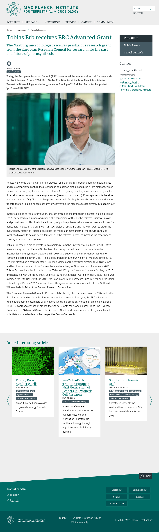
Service (70, 22)
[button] (112, 163)
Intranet (139, 497)
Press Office (131, 38)
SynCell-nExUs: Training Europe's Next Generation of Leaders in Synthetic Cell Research (77, 387)
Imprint (62, 517)
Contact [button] (125, 63)
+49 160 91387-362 (131, 78)
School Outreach (133, 52)
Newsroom (52, 22)
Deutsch (138, 13)
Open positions (140, 490)
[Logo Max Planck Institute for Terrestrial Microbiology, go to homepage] (65, 9)
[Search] (151, 8)
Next (150, 401)
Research (32, 22)
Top (148, 476)
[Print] (9, 63)
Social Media (16, 489)
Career (86, 22)
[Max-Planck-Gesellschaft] (12, 520)
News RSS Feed (117, 504)
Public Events (132, 45)
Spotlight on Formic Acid (124, 382)
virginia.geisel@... (130, 82)
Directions (117, 490)
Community (105, 22)
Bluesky (14, 494)
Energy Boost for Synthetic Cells (28, 382)
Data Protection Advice (88, 517)
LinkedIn (14, 500)
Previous (8, 401)
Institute (13, 22)
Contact (116, 497)
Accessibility (81, 522)
